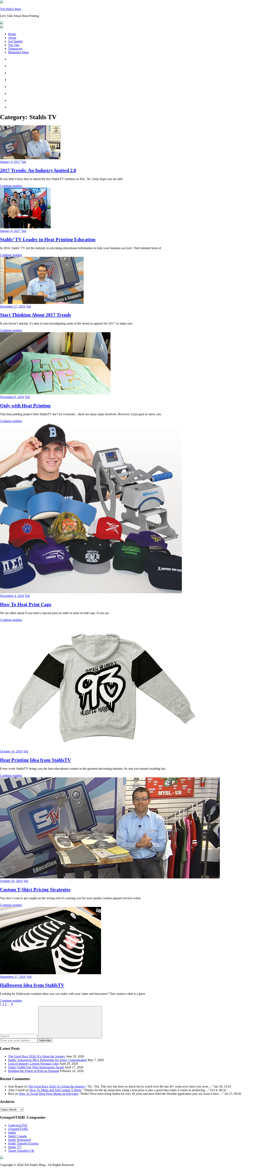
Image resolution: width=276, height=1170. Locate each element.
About (12, 37)
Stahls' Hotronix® (19, 1140)
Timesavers (15, 48)
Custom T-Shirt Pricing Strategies (35, 889)
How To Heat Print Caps (25, 604)
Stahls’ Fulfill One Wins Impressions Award (36, 1067)
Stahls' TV (15, 1147)
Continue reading (11, 186)
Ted (23, 161)
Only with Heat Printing (25, 405)
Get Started (15, 41)
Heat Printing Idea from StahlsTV (35, 760)
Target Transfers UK (21, 1150)
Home (12, 34)
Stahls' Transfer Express (23, 1143)
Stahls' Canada (17, 1136)
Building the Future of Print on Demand (33, 1071)
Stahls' (12, 1132)
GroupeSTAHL (18, 1129)
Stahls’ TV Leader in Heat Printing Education (47, 239)
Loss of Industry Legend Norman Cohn (33, 1063)
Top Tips (13, 45)
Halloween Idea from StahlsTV (32, 985)
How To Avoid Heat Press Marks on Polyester (48, 1093)
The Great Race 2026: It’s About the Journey (36, 1056)
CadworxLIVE (17, 1125)
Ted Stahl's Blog (10, 9)
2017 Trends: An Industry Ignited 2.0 (38, 170)
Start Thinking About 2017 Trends (35, 314)
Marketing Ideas (18, 52)
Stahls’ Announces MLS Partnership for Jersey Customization (47, 1060)
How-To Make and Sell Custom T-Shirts (55, 1090)
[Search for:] (19, 1036)
